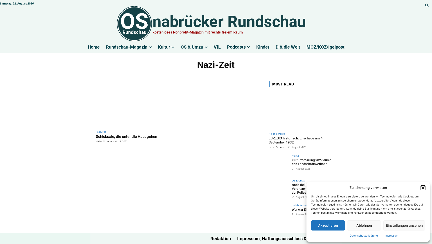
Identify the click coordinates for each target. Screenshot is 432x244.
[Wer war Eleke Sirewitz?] (279, 214)
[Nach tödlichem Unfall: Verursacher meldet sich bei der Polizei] (279, 189)
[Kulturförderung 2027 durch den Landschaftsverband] (279, 164)
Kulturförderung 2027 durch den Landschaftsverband (311, 162)
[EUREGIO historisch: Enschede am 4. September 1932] (302, 110)
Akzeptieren (328, 225)
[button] (423, 188)
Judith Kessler (300, 205)
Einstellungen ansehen (404, 225)
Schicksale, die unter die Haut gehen (126, 136)
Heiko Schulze (104, 141)
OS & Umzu (298, 180)
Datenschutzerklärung (364, 235)
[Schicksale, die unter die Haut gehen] (136, 104)
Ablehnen (364, 225)
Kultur (295, 155)
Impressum (391, 235)
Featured (101, 131)
